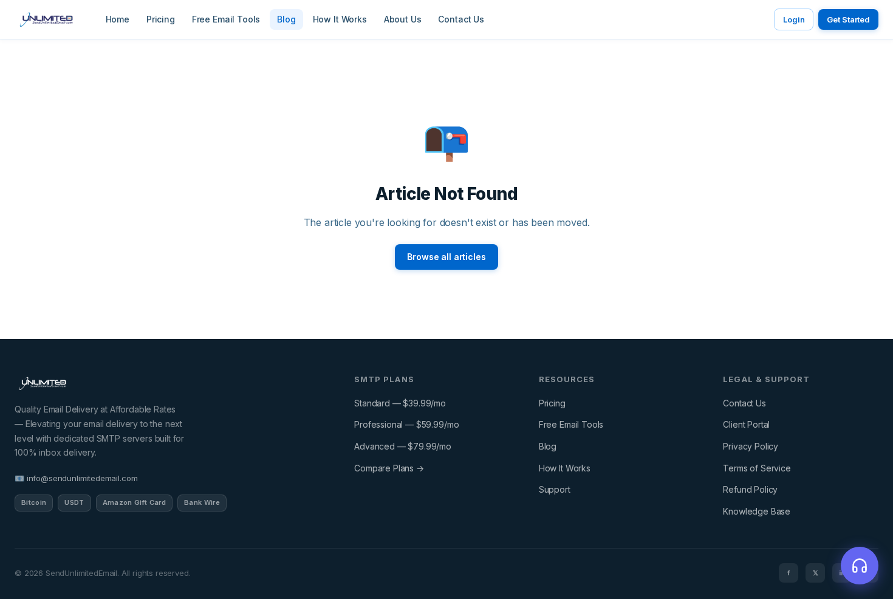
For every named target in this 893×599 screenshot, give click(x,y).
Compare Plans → (389, 468)
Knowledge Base (756, 511)
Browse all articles (446, 257)
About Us (403, 19)
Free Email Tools (226, 19)
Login (793, 19)
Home (117, 19)
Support (554, 489)
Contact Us (461, 19)
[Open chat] (859, 565)
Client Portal (746, 424)
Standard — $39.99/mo (400, 403)
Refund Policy (750, 489)
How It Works (340, 19)
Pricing (160, 19)
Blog (286, 19)
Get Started (848, 19)
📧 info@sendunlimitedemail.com (76, 478)
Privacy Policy (750, 446)
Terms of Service (756, 468)
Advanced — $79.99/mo (402, 446)
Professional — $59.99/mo (406, 424)
